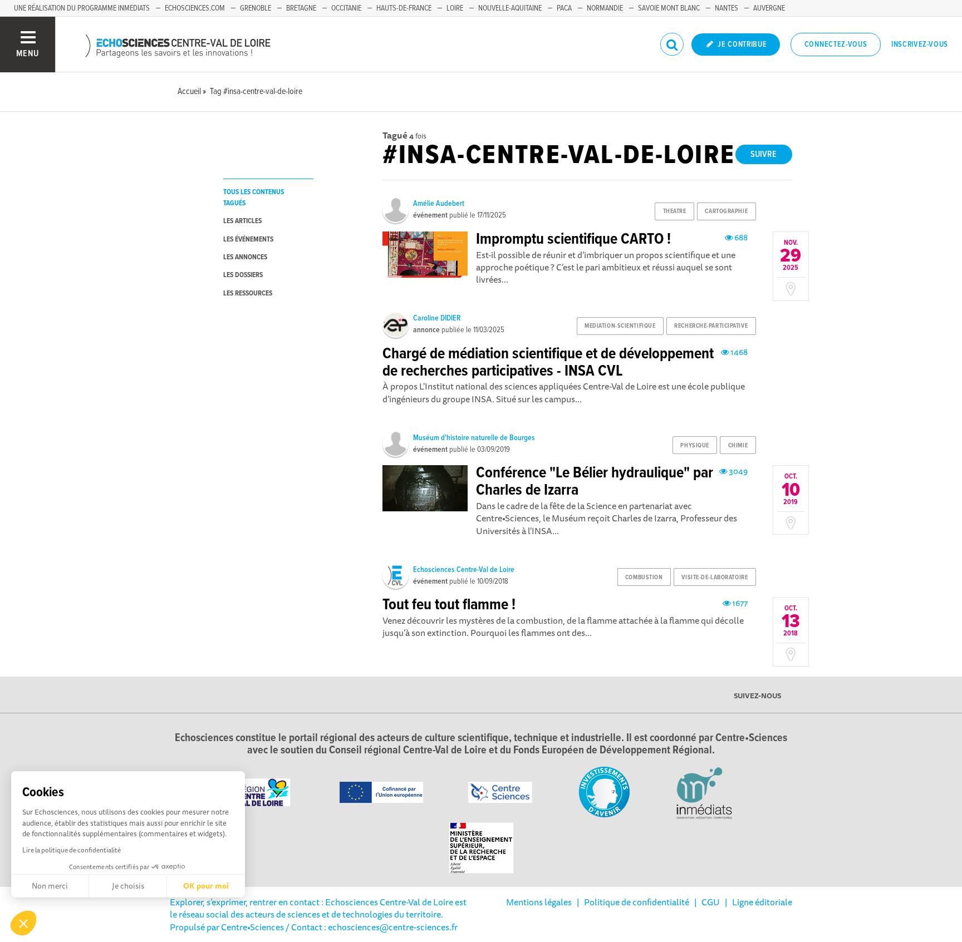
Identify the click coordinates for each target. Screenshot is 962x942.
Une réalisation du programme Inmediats (82, 8)
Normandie (605, 8)
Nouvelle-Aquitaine (510, 8)
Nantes (726, 8)
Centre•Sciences (252, 927)
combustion (644, 577)
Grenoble (255, 8)
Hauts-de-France (403, 8)
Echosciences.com (195, 8)
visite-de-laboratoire (714, 577)
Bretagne (301, 8)
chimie (738, 446)
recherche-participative (711, 326)
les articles (242, 221)
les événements (248, 239)
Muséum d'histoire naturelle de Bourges (474, 438)
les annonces (245, 257)
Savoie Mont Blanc (669, 8)
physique (694, 446)
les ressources (247, 293)
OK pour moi (206, 886)
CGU (710, 902)
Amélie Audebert (438, 204)
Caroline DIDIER (436, 318)
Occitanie (346, 8)
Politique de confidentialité (636, 902)
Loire (454, 8)
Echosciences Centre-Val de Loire (463, 570)
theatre (674, 211)
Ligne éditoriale (762, 902)
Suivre (763, 154)
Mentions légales (539, 902)
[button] (23, 923)
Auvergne (769, 8)
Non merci (50, 886)
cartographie (726, 211)
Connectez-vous (835, 45)
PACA (564, 8)
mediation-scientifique (620, 326)
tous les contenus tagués (253, 198)
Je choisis (128, 886)
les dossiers (243, 275)
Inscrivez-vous (919, 45)
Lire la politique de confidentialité (71, 850)
